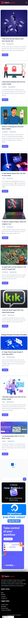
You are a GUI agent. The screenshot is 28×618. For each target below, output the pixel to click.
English (6, 616)
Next (14, 467)
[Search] (24, 479)
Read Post (5, 54)
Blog (2, 592)
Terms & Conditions (6, 610)
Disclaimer (3, 606)
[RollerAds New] (13, 492)
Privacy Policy (4, 608)
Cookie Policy (4, 604)
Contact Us (4, 598)
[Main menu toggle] (26, 2)
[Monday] (13, 546)
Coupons (3, 596)
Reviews (3, 594)
